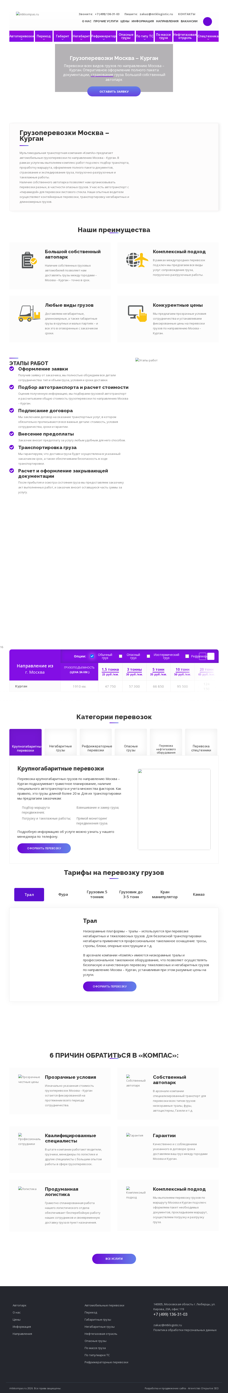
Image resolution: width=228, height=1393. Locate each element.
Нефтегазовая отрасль (184, 36)
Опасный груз (133, 656)
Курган (21, 686)
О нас (86, 21)
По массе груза (163, 36)
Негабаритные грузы (100, 1327)
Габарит (62, 36)
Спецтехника (208, 36)
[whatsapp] (205, 13)
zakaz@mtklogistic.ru (156, 14)
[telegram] (212, 13)
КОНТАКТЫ (186, 14)
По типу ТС (144, 36)
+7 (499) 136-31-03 (107, 14)
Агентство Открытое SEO (203, 1388)
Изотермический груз (166, 656)
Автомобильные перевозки (104, 1305)
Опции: (80, 656)
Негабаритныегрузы (60, 748)
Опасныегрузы (131, 748)
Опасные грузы (126, 36)
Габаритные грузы (98, 1319)
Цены (124, 21)
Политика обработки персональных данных (185, 1330)
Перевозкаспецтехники (201, 748)
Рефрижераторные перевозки (106, 1362)
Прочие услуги (106, 21)
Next (210, 656)
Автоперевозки (21, 36)
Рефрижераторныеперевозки (97, 748)
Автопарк (19, 1305)
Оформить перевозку (44, 848)
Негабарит (81, 36)
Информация (143, 21)
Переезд (44, 36)
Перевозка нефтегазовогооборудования (166, 749)
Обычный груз (105, 656)
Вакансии (189, 21)
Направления (167, 21)
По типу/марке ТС (97, 1355)
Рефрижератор (103, 36)
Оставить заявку (114, 92)
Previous (202, 656)
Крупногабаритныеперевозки (27, 748)
